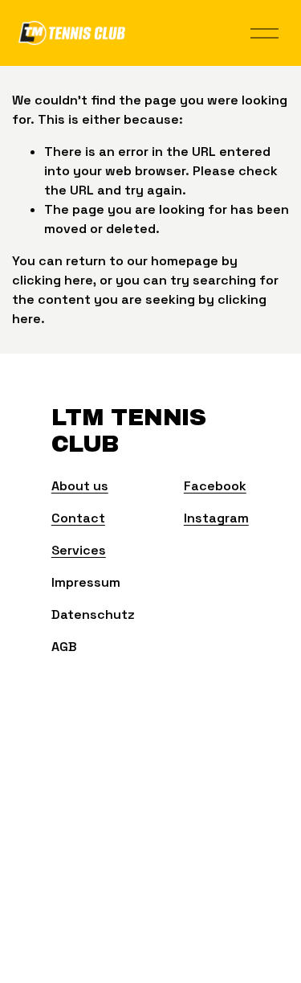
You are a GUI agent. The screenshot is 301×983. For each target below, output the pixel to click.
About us (79, 485)
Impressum (85, 582)
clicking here (52, 280)
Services (78, 550)
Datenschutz (93, 614)
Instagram (216, 518)
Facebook (215, 485)
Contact (78, 518)
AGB (64, 646)
